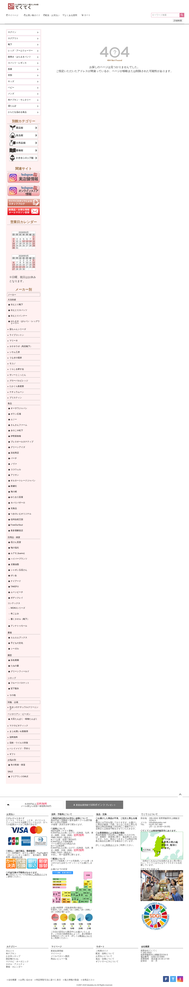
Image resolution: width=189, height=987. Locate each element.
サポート (100, 946)
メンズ (11, 93)
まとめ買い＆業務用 (18, 731)
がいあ (14, 575)
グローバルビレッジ (18, 380)
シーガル (15, 648)
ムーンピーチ (17, 592)
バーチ (14, 458)
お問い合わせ (26, 980)
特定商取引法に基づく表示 (48, 980)
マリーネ (13, 340)
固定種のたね (12, 959)
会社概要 (145, 946)
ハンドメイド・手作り (19, 748)
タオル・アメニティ (15, 964)
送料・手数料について (61, 814)
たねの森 (15, 666)
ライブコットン (16, 335)
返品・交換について (105, 959)
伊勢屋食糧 (16, 436)
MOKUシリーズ (18, 608)
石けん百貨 (16, 542)
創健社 (14, 486)
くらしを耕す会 (16, 369)
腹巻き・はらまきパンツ (19, 57)
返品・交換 (101, 814)
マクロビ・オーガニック (17, 961)
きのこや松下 (17, 430)
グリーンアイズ (18, 447)
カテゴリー (11, 946)
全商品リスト (88, 980)
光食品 (14, 508)
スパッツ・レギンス (17, 63)
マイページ (56, 946)
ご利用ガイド (39, 874)
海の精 (14, 491)
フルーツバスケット (20, 683)
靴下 (10, 44)
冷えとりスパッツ (19, 310)
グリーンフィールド (20, 671)
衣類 (10, 75)
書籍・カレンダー (14, 967)
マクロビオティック (18, 725)
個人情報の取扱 (71, 980)
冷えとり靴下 (17, 304)
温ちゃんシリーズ (17, 329)
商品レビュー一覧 (59, 959)
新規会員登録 (57, 951)
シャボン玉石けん (19, 570)
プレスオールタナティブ (22, 441)
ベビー (11, 87)
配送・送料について (105, 953)
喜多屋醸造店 (17, 530)
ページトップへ (180, 794)
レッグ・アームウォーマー (20, 50)
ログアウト (13, 38)
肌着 (10, 69)
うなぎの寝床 (15, 357)
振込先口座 (17, 857)
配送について (86, 936)
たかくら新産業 (16, 386)
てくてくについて (149, 814)
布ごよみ (15, 613)
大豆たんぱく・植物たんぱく (24, 719)
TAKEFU (15, 586)
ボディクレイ (17, 598)
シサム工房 (14, 352)
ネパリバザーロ (18, 502)
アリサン (15, 475)
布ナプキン (11, 953)
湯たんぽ (12, 106)
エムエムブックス (19, 637)
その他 (12, 695)
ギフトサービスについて (107, 961)
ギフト (12, 754)
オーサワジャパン (19, 408)
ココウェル (16, 469)
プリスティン (15, 397)
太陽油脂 (15, 564)
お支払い (10, 814)
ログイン (12, 32)
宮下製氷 (15, 688)
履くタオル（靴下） (20, 619)
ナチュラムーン (16, 392)
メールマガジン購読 (60, 956)
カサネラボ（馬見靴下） (20, 346)
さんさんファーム (19, 425)
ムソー (14, 419)
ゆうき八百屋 (17, 497)
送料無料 (13, 737)
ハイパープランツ (19, 558)
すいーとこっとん (17, 375)
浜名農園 (15, 660)
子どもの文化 (17, 643)
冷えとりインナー (19, 316)
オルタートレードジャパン (23, 480)
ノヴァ (14, 464)
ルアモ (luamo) (18, 553)
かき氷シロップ (13, 956)
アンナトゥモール (19, 626)
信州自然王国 (17, 519)
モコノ (12, 363)
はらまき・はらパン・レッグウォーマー (25, 322)
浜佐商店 (15, 453)
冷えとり (10, 951)
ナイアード (16, 581)
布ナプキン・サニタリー (19, 100)
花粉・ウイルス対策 (18, 743)
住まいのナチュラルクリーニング (23, 708)
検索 (182, 15)
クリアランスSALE (19, 776)
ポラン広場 (16, 414)
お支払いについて (104, 956)
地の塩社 (15, 547)
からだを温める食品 (17, 112)
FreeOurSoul (17, 525)
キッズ (11, 81)
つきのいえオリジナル (21, 514)
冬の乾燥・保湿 (18, 765)
